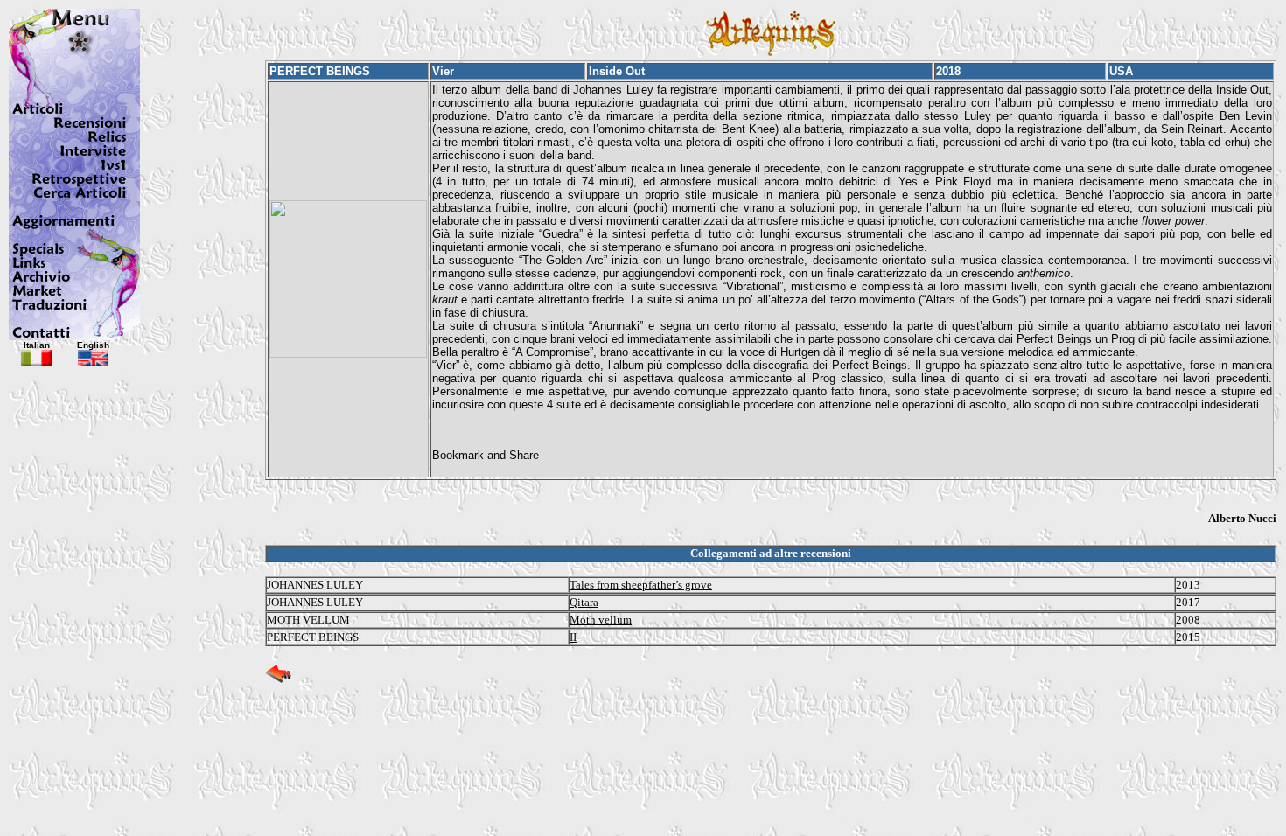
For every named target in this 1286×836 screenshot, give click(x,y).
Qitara (584, 602)
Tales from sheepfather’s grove (641, 584)
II (573, 637)
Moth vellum (601, 619)
